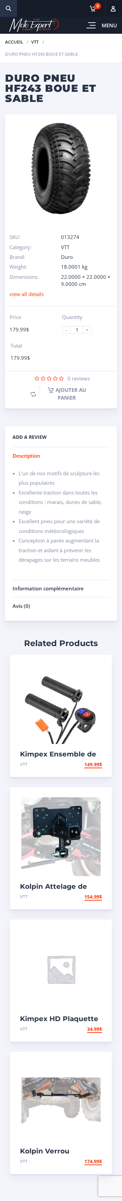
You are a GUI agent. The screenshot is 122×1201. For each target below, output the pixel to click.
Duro (67, 256)
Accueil (14, 42)
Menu (109, 25)
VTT (35, 42)
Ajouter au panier (71, 393)
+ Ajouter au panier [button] (75, 764)
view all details (26, 294)
